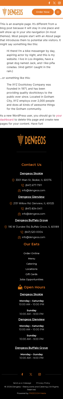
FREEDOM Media (37, 393)
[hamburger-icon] (58, 12)
